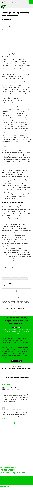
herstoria (6, 331)
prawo (11, 21)
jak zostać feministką (20, 331)
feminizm (3, 21)
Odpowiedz (5, 404)
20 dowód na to (5, 329)
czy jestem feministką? (13, 329)
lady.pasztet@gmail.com (13, 472)
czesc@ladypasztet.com (21, 308)
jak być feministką (12, 331)
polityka (7, 21)
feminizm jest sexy (26, 329)
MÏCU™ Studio (7, 486)
